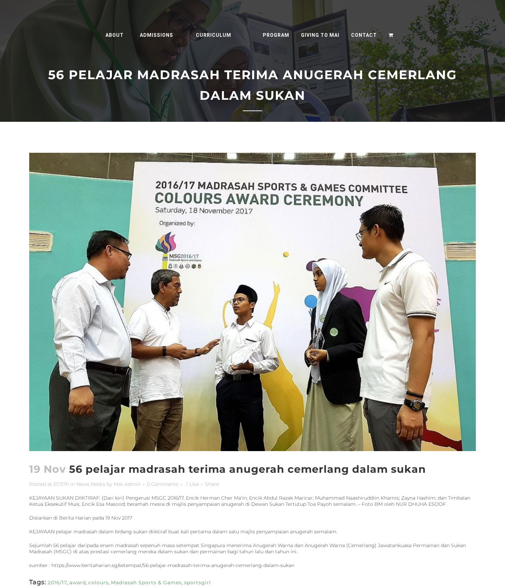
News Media (90, 484)
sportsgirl (197, 582)
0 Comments (162, 484)
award (77, 582)
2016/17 (57, 582)
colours (98, 582)
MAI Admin (127, 484)
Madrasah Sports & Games (146, 582)
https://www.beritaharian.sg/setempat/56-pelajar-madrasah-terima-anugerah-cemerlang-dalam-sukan (173, 565)
